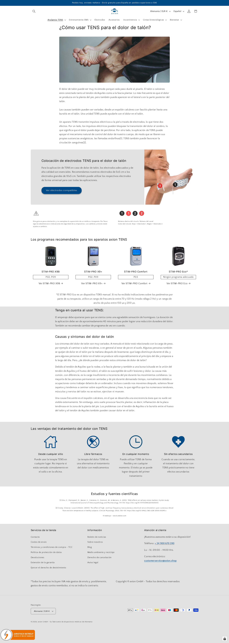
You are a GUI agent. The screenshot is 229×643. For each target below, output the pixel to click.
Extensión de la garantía (43, 562)
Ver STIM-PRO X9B (49, 283)
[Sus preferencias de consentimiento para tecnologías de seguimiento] (224, 638)
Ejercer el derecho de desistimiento (48, 567)
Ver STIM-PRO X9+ (91, 283)
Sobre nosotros (95, 542)
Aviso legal (92, 562)
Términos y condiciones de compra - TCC (51, 547)
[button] (34, 11)
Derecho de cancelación (99, 557)
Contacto (35, 537)
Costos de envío (39, 542)
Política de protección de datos (46, 552)
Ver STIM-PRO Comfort (134, 283)
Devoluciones (37, 557)
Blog (89, 547)
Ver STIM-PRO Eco (177, 283)
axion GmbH (43, 622)
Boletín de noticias (96, 537)
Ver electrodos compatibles (61, 190)
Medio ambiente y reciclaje (100, 552)
